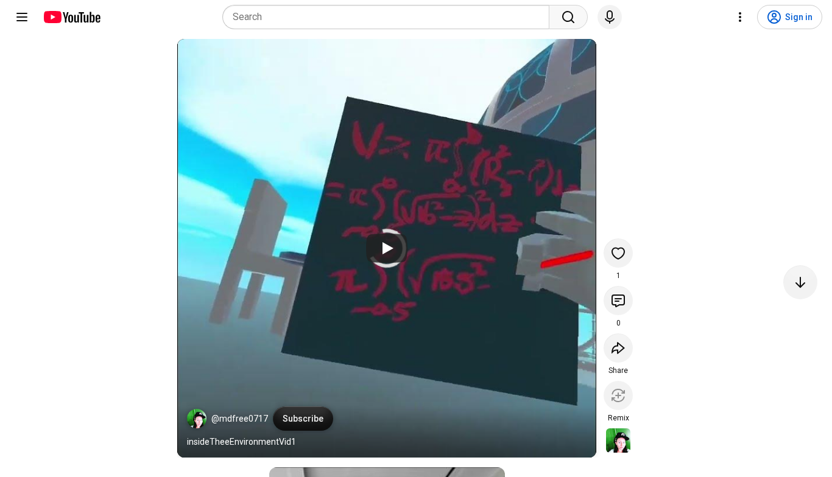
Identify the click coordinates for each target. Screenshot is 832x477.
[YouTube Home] (71, 17)
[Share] (618, 348)
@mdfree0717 (239, 418)
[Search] (568, 17)
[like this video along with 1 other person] (618, 253)
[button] (196, 418)
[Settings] (740, 17)
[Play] (386, 248)
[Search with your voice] (610, 17)
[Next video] (800, 282)
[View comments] (618, 300)
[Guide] (22, 17)
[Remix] (618, 395)
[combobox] (389, 17)
